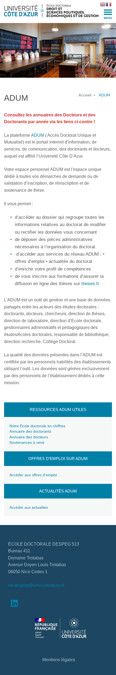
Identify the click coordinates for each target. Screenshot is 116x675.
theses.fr (90, 283)
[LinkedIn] (14, 604)
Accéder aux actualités (28, 507)
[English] (103, 4)
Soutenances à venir (27, 442)
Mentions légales (58, 659)
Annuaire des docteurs (28, 437)
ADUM (38, 135)
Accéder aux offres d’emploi (33, 475)
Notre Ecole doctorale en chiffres (37, 426)
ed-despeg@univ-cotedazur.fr (36, 585)
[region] (58, 50)
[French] (109, 4)
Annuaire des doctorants (30, 431)
